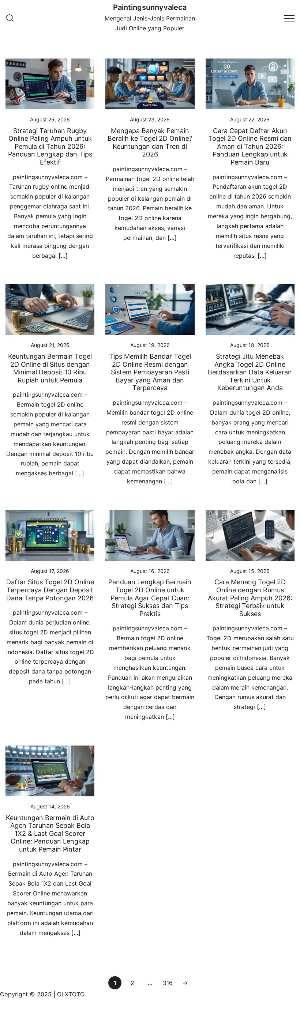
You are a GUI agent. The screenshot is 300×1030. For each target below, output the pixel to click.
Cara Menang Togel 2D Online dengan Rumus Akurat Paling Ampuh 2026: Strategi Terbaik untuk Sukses (250, 597)
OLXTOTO (71, 994)
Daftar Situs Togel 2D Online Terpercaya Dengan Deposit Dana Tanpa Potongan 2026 (50, 589)
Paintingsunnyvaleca (150, 7)
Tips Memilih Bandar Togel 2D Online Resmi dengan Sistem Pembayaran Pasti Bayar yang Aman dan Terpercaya (150, 372)
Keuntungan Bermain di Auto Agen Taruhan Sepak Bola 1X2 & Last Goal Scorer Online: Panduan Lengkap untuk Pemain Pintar (50, 833)
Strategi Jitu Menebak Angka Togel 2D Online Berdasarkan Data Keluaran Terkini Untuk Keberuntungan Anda (250, 372)
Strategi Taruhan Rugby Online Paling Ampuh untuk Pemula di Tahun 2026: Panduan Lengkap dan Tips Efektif (50, 146)
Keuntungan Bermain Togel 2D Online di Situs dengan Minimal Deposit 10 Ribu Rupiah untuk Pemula (50, 368)
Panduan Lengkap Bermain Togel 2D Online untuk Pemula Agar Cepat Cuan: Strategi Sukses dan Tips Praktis (149, 597)
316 (168, 982)
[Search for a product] (9, 18)
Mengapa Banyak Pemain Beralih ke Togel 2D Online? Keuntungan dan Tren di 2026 (150, 142)
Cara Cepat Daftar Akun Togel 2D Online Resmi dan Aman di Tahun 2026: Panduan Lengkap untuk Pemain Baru (250, 146)
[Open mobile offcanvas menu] (289, 18)
